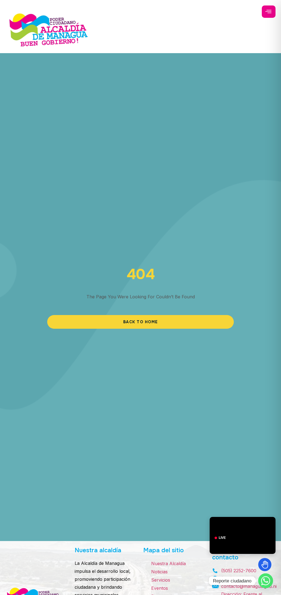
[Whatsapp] (265, 580)
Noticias (159, 571)
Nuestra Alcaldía (168, 563)
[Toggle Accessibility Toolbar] (265, 564)
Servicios (160, 580)
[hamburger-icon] (269, 11)
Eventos (159, 588)
